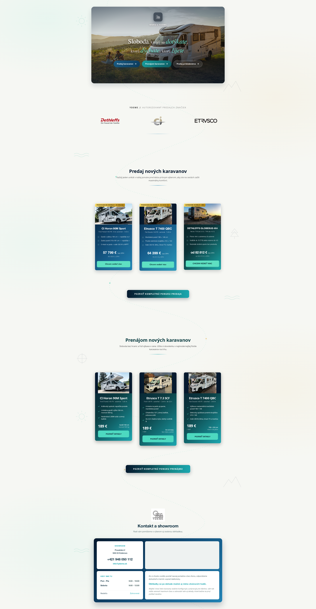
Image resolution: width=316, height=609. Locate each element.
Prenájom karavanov (155, 64)
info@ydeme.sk (120, 564)
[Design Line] (158, 382)
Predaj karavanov (125, 64)
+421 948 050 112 (120, 559)
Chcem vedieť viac (113, 264)
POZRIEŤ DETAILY (113, 434)
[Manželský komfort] (202, 382)
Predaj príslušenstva (186, 64)
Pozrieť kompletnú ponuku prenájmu (158, 469)
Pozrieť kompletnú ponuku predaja (158, 294)
